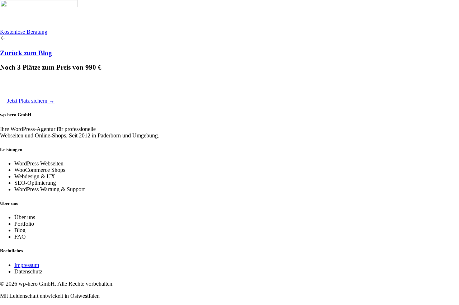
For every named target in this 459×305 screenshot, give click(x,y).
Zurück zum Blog (26, 53)
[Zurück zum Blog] (3, 39)
